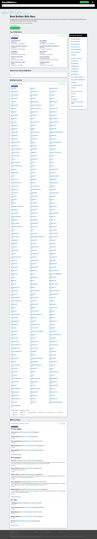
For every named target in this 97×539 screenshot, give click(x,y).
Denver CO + (14, 412)
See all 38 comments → (16, 496)
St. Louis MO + (60, 412)
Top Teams (12, 11)
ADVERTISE (48, 532)
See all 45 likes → (15, 525)
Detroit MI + (22, 414)
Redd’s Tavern (43, 51)
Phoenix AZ (42, 47)
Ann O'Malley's (43, 40)
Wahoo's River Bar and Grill (18, 62)
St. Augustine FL (43, 42)
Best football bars (75, 41)
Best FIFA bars (74, 74)
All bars (73, 96)
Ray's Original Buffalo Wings (27, 503)
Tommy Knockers (29, 507)
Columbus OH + (23, 412)
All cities (73, 93)
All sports (73, 55)
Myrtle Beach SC (14, 53)
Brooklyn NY (42, 53)
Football (17, 13)
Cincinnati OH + (41, 412)
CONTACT (61, 532)
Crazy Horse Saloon (45, 57)
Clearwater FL (14, 42)
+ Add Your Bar (84, 2)
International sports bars (77, 106)
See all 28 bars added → (16, 454)
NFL (21, 13)
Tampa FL (13, 58)
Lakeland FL (42, 63)
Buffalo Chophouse (28, 441)
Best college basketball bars (78, 79)
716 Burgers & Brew (45, 62)
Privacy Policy (17, 534)
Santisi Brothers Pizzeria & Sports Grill (49, 46)
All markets (74, 99)
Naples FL (13, 63)
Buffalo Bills (14, 38)
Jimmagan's (14, 51)
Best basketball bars (76, 49)
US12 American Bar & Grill (26, 432)
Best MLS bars (74, 71)
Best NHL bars (74, 69)
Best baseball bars (75, 44)
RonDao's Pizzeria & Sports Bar (19, 46)
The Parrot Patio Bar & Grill (30, 445)
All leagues (74, 82)
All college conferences (77, 85)
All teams (73, 87)
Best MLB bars (74, 63)
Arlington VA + (15, 414)
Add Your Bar (15, 28)
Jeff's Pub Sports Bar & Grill (29, 512)
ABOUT (36, 532)
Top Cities (19, 11)
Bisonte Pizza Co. (30, 474)
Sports (11, 13)
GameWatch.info (5, 13)
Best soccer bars (75, 47)
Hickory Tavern (25, 436)
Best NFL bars (74, 61)
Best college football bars (77, 77)
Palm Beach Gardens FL (45, 58)
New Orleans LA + (51, 412)
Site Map (11, 534)
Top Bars (4, 11)
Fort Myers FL (14, 47)
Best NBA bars (75, 66)
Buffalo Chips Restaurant (24, 521)
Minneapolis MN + (32, 412)
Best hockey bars (75, 52)
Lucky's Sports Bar (16, 40)
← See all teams (13, 25)
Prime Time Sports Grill (17, 57)
